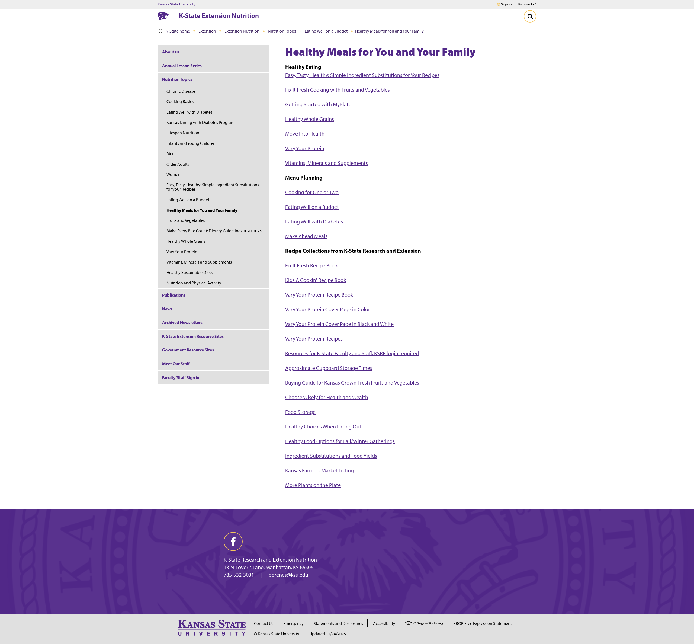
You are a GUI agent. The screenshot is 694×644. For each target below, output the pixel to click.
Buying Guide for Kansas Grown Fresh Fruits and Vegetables (352, 382)
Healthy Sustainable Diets (189, 272)
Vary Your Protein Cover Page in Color (327, 309)
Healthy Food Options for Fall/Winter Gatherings (340, 441)
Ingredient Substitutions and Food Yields (331, 456)
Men (170, 153)
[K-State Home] (163, 16)
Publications (173, 295)
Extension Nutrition (241, 31)
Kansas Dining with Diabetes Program (200, 122)
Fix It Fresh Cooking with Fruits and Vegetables (337, 89)
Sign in (506, 4)
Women (173, 174)
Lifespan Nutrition (182, 132)
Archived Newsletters (182, 322)
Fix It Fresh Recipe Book (311, 265)
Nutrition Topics (282, 31)
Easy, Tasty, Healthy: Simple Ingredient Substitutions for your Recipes (212, 187)
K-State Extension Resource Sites (193, 336)
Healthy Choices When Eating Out (323, 426)
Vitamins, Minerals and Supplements (326, 163)
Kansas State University (176, 4)
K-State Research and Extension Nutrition (270, 559)
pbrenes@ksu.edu (288, 575)
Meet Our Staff (175, 363)
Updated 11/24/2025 (327, 633)
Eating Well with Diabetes (314, 221)
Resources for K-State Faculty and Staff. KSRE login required (352, 353)
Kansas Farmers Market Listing (319, 470)
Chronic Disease (180, 91)
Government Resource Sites (188, 350)
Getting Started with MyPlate (318, 104)
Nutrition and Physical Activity (193, 283)
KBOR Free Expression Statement (482, 623)
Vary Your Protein (304, 148)
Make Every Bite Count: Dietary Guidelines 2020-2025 (214, 230)
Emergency (293, 623)
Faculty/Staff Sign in (180, 377)
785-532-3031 (239, 575)
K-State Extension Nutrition (219, 15)
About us (170, 52)
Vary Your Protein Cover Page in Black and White (339, 324)
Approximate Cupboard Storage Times (328, 368)
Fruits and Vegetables (185, 220)
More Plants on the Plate (313, 485)
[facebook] (233, 541)
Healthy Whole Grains (309, 119)
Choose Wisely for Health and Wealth (326, 397)
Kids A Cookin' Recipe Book (315, 280)
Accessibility (384, 623)
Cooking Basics (180, 101)
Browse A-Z (527, 4)
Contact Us (263, 623)
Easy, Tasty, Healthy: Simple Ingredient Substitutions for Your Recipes (362, 75)
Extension (207, 31)
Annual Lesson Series (182, 65)
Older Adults (177, 164)
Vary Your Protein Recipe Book (319, 294)
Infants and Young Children (191, 143)
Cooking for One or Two (312, 192)
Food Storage (300, 412)
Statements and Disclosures (338, 623)
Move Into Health (304, 133)
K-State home (178, 31)
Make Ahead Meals (306, 236)
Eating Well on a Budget (326, 31)
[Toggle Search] (530, 16)
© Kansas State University (276, 633)
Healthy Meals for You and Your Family (201, 210)
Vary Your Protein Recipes (314, 338)
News (167, 309)
